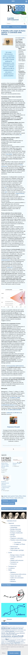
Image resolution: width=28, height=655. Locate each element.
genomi (6, 637)
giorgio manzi (7, 496)
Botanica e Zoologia (15, 531)
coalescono (9, 267)
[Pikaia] (16, 14)
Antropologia (5, 500)
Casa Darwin (17, 542)
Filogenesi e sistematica (16, 538)
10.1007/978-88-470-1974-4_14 (9, 405)
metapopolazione (5, 259)
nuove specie (18, 641)
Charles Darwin (5, 630)
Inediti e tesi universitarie (17, 577)
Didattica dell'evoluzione (16, 560)
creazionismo (17, 631)
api (23, 627)
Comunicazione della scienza (18, 574)
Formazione (13, 564)
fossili (20, 636)
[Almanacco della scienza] (18, 459)
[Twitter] (13, 449)
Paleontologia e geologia (8, 503)
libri (7, 639)
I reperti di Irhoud (19, 193)
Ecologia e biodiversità (16, 532)
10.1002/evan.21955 (15, 397)
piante (2, 642)
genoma (3, 637)
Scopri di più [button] (4, 648)
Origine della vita (14, 548)
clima (10, 630)
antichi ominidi (12, 627)
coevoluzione (14, 630)
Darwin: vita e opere (15, 576)
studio (22, 37)
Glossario (9, 619)
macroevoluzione (12, 639)
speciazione (22, 642)
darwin (21, 631)
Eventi (10, 552)
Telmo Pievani (10, 497)
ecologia (17, 633)
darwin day (4, 633)
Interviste (12, 579)
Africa (20, 496)
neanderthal (11, 641)
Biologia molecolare (15, 529)
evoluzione (3, 634)
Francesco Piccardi (16, 26)
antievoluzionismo (19, 627)
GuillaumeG (10, 412)
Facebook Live (14, 562)
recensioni (16, 642)
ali (8, 627)
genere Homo (15, 496)
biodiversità (5, 628)
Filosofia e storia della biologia (18, 540)
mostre (5, 641)
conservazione (9, 631)
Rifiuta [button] (3, 653)
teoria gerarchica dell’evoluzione (15, 365)
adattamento (4, 627)
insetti (13, 637)
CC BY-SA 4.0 (16, 412)
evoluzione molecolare (11, 634)
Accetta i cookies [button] (14, 653)
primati (11, 642)
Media (10, 570)
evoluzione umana (9, 636)
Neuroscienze (14, 546)
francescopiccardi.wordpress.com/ (11, 445)
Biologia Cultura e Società (17, 555)
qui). (6, 192)
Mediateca (13, 581)
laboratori (3, 639)
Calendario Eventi (11, 520)
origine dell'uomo (18, 497)
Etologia (12, 534)
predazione (6, 642)
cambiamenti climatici (16, 628)
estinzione (22, 633)
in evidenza (13, 500)
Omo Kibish (9, 154)
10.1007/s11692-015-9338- (14, 409)
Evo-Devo (13, 536)
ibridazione (10, 637)
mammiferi (19, 639)
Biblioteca (13, 572)
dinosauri (12, 633)
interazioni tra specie (19, 637)
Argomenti (11, 523)
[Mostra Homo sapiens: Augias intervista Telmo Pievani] (6, 459)
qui (20, 134)
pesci (22, 641)
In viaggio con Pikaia (19, 544)
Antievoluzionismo (15, 525)
